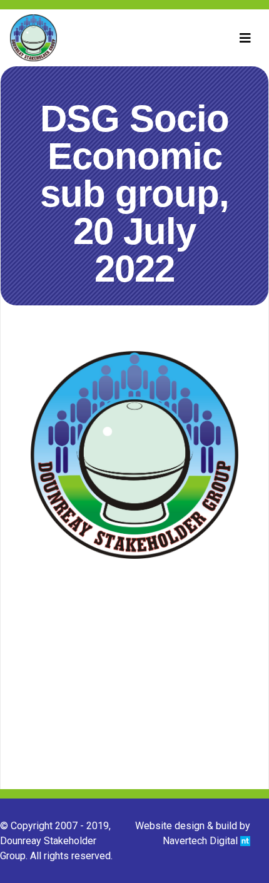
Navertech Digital (201, 841)
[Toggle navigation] (245, 38)
